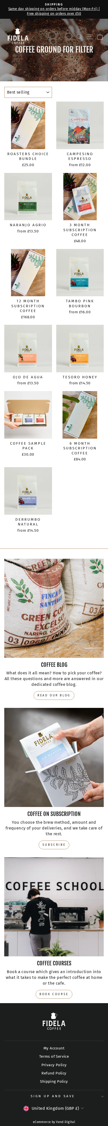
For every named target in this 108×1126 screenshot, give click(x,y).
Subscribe (54, 845)
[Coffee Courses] (54, 906)
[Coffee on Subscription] (54, 757)
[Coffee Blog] (54, 608)
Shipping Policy (54, 1081)
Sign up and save (53, 1096)
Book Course (54, 994)
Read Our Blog (54, 695)
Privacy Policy (54, 1065)
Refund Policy (53, 1073)
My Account (54, 1048)
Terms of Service (54, 1056)
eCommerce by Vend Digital (54, 1122)
